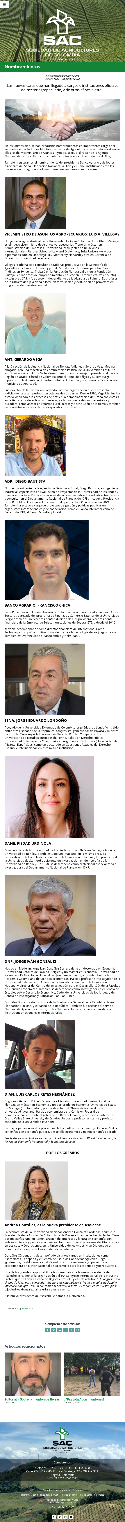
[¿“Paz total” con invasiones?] (92, 1354)
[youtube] (71, 1517)
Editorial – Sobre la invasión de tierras (32, 1399)
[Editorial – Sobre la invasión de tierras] (33, 1354)
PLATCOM (71, 1502)
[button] (7, 1378)
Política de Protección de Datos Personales (82, 1494)
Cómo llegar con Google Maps (62, 1477)
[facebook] (54, 1517)
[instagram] (65, 1517)
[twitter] (59, 1517)
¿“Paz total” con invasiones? (84, 1399)
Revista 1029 (27, 1308)
